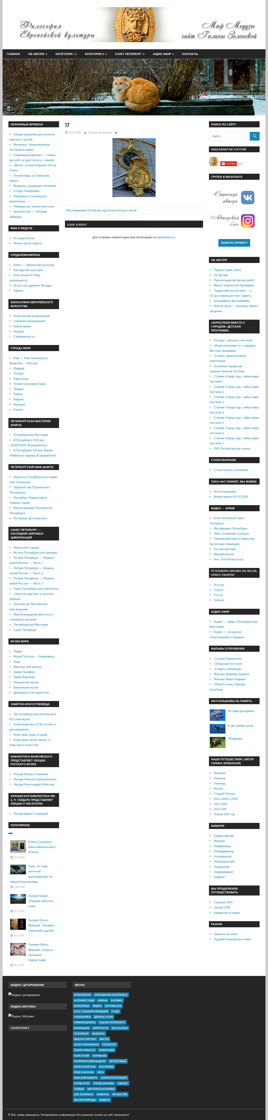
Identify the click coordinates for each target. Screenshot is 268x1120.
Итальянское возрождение (32, 316)
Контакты (190, 54)
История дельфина (241, 711)
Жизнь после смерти (28, 243)
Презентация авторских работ (234, 280)
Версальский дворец (28, 667)
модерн (104, 1099)
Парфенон (100, 1055)
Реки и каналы (84, 1072)
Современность (24, 336)
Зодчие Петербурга (112, 1022)
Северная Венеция (114, 1077)
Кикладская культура (28, 270)
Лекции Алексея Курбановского (35, 779)
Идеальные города (26, 547)
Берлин (18, 399)
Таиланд (219, 783)
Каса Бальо (120, 1028)
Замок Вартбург (24, 677)
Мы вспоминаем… (226, 491)
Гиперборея (82, 1016)
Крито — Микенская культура (34, 265)
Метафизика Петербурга (230, 528)
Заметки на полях (226, 934)
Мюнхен (219, 841)
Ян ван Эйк (119, 1094)
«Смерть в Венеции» (228, 669)
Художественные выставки (232, 939)
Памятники (106, 1050)
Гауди (115, 1011)
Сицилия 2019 (223, 902)
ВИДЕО (97, 1005)
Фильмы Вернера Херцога (231, 674)
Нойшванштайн (224, 861)
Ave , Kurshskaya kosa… (229, 559)
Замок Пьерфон (24, 672)
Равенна (219, 778)
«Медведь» (235, 738)
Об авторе (36, 54)
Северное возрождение (29, 321)
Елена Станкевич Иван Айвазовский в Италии (42, 847)
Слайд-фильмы (103, 1083)
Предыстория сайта (227, 270)
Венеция (19, 404)
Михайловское (224, 554)
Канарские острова (227, 913)
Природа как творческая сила (34, 206)
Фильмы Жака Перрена (229, 679)
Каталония (81, 1033)
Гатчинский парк (225, 549)
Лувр (17, 662)
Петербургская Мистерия (31, 435)
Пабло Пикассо (84, 1050)
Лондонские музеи (26, 682)
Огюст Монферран (86, 1044)
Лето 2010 (220, 804)
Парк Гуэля (81, 1055)
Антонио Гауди (84, 1000)
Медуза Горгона (85, 1039)
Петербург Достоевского (30, 518)
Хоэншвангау (223, 856)
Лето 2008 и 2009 (226, 799)
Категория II (94, 54)
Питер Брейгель (85, 1066)
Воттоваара (113, 1005)
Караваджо (81, 1028)
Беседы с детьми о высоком (233, 340)
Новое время (22, 326)
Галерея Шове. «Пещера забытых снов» (40, 901)
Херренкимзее (223, 872)
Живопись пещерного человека (35, 186)
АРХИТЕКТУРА (82, 994)
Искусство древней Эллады (33, 285)
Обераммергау (224, 851)
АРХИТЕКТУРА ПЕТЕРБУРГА (111, 994)
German (219, 600)
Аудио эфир (162, 54)
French (218, 595)
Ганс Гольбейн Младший (91, 1011)
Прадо (18, 651)
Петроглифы (117, 1061)
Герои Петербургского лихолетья (36, 589)
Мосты (104, 1039)
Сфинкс (123, 1083)
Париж (18, 394)
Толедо (18, 373)
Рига (101, 1072)
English (218, 590)
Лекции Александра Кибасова (34, 784)
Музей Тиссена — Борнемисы (34, 656)
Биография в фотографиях (232, 301)
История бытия (24, 238)
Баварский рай (224, 836)
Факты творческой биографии (234, 285)
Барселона (21, 379)
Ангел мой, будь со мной (30, 735)
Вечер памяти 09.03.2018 (231, 496)
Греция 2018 (222, 907)
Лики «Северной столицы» (232, 533)
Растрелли (106, 1066)
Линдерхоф (221, 867)
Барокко (116, 1000)
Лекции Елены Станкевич (31, 774)
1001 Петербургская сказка (232, 448)
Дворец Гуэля (103, 1016)
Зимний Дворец (85, 1022)
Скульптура (82, 1083)
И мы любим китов (240, 725)
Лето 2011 (220, 809)
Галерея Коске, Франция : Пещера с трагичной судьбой (42, 925)
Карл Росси (100, 1028)
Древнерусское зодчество (31, 692)
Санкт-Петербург (128, 54)
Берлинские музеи (26, 687)
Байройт (219, 877)
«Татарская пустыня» (228, 663)
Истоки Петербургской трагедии (35, 552)
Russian (219, 585)
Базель (18, 409)
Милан (218, 788)
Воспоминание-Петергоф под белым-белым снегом (102, 210)
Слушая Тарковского (228, 658)
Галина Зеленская (100, 132)
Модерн (19, 331)
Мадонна (98, 1033)
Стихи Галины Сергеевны (231, 470)
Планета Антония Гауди (30, 384)
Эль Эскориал (83, 1094)
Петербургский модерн (90, 1061)
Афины (18, 290)
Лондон (19, 389)
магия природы (85, 1099)
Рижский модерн (85, 1077)
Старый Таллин (224, 793)
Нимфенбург (222, 846)
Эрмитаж (103, 1094)
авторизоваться (164, 237)
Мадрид (19, 368)
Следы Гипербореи (26, 191)
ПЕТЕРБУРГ (109, 1044)
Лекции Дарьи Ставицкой (31, 813)
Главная (13, 54)
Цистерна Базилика (101, 1088)
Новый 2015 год (224, 814)
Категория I (65, 54)
